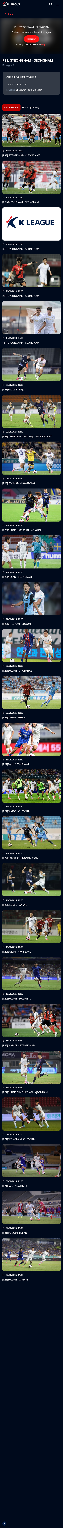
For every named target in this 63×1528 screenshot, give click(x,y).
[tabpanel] (31, 698)
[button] (51, 4)
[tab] (11, 107)
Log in (44, 44)
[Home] (11, 4)
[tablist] (21, 107)
